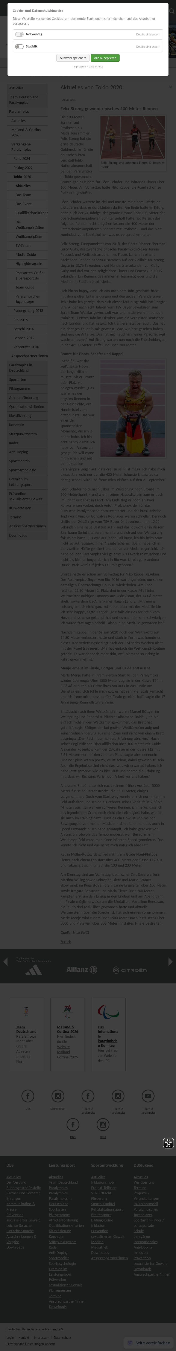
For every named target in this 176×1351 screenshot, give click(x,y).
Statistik (32, 46)
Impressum (79, 66)
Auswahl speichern (73, 58)
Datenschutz (96, 66)
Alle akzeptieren (105, 58)
